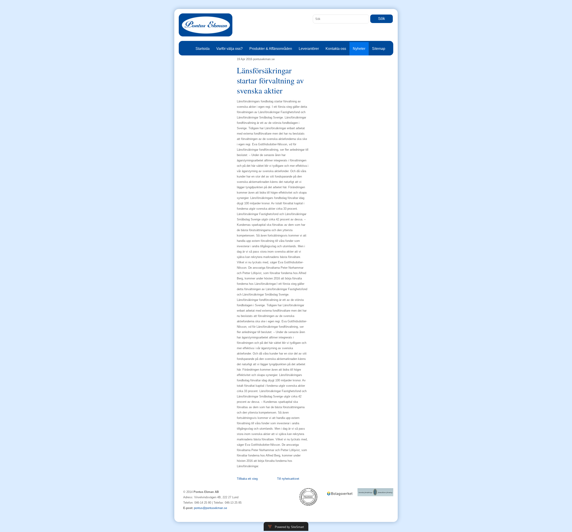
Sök (381, 18)
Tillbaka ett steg (247, 478)
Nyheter (359, 49)
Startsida (203, 49)
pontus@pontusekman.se (210, 508)
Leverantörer (309, 49)
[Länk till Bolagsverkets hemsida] (340, 494)
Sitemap (378, 49)
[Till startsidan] (205, 27)
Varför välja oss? (229, 49)
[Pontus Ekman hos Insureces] (308, 499)
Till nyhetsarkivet (288, 478)
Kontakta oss (336, 49)
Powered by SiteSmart (289, 527)
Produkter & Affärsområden (270, 49)
